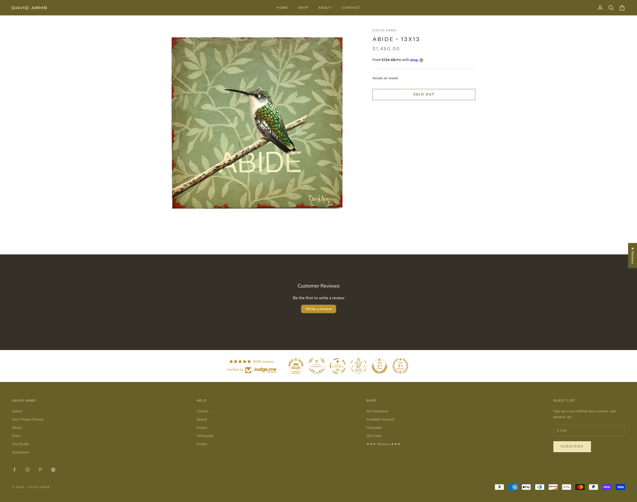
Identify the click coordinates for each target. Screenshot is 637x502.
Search (17, 411)
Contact (351, 7)
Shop (303, 7)
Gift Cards (374, 435)
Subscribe (572, 446)
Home (282, 7)
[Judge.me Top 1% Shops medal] (379, 366)
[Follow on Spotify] (53, 469)
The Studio (20, 444)
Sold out (424, 94)
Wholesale (205, 435)
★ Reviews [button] (632, 255)
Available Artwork (380, 419)
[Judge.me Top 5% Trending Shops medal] (400, 366)
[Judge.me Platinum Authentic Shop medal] (317, 366)
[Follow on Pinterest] (40, 469)
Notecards (374, 427)
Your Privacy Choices (28, 419)
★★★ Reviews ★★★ (383, 444)
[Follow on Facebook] (14, 469)
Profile (202, 444)
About (325, 7)
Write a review (318, 309)
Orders (202, 427)
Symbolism (20, 452)
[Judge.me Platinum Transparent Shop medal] (338, 366)
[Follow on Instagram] (27, 469)
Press (16, 435)
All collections (377, 411)
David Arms (384, 30)
